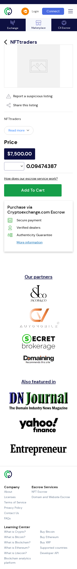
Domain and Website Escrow (51, 497)
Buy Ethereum (49, 537)
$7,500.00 (19, 154)
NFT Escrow (39, 492)
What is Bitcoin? (14, 537)
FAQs (7, 518)
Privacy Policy (13, 508)
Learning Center (17, 527)
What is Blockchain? (17, 542)
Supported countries (53, 548)
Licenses (10, 497)
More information (30, 242)
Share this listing (25, 105)
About (8, 492)
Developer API (49, 553)
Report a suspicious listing (33, 96)
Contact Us (11, 513)
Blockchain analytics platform (17, 560)
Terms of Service (15, 502)
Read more (16, 130)
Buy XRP (45, 542)
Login (35, 11)
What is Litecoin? (15, 553)
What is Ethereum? (16, 548)
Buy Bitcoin (47, 532)
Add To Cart (33, 190)
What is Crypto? (15, 532)
